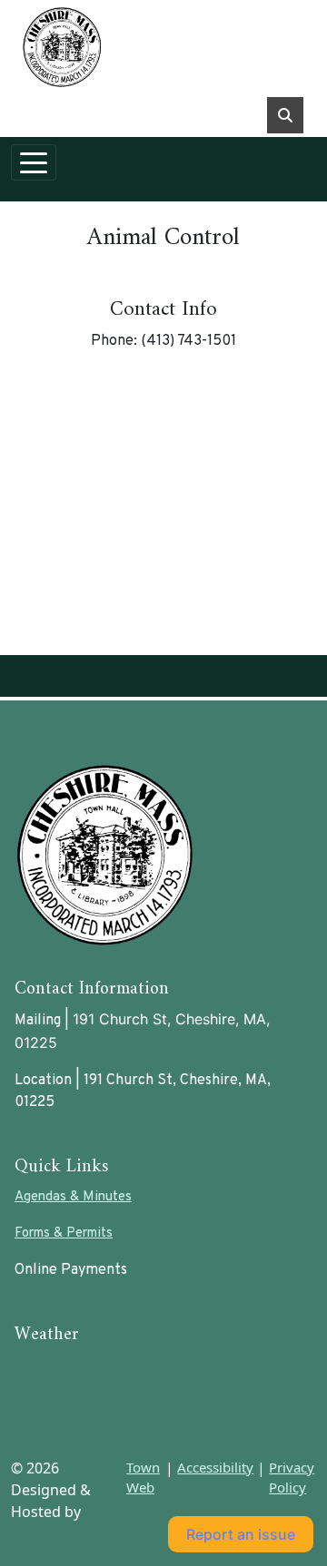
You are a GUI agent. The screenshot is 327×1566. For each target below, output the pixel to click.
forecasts (110, 1419)
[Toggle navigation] (33, 162)
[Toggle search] (285, 115)
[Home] (156, 46)
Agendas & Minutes (73, 1197)
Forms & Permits (64, 1233)
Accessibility (215, 1467)
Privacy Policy (291, 1477)
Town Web (143, 1477)
